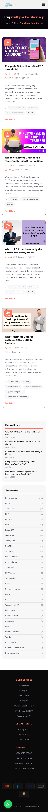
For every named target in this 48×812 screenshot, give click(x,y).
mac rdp (24, 594)
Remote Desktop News (24, 648)
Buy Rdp (24, 503)
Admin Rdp (24, 509)
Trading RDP (24, 690)
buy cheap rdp (24, 498)
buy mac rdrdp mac (24, 589)
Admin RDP (24, 685)
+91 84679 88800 (24, 753)
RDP (24, 514)
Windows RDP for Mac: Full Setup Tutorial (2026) (22, 443)
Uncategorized (24, 616)
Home (7, 23)
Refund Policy (24, 734)
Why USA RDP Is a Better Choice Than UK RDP (22, 433)
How (24, 600)
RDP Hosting (24, 610)
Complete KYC (24, 739)
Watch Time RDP (24, 605)
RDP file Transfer (24, 632)
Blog (16, 23)
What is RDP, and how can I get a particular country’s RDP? (23, 251)
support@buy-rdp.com (24, 768)
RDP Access (24, 573)
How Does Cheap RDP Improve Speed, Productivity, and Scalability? (21, 472)
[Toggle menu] (44, 4)
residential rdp (24, 562)
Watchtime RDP (24, 716)
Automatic (24, 621)
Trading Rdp (24, 541)
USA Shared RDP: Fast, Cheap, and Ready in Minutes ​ (23, 452)
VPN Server (24, 567)
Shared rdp (24, 551)
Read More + (10, 119)
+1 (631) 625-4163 (24, 758)
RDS (24, 626)
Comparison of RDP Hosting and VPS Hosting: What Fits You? (21, 462)
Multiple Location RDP (24, 706)
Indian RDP (24, 530)
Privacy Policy (24, 729)
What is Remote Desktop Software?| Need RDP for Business (19, 340)
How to (24, 583)
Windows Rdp (24, 578)
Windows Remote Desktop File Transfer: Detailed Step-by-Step (24, 159)
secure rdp (24, 535)
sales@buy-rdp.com (24, 763)
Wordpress (24, 637)
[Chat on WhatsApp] (8, 804)
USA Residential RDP (24, 711)
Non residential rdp (24, 653)
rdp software (24, 642)
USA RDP (24, 546)
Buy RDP (24, 519)
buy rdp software (24, 557)
